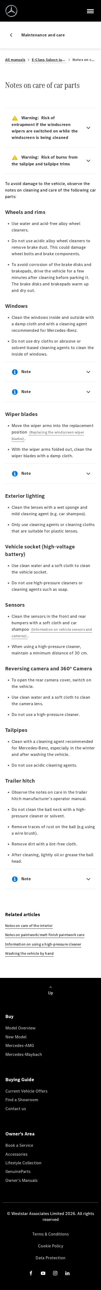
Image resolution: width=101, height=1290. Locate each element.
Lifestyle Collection (23, 1163)
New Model (15, 1037)
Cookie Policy (50, 1246)
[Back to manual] (13, 35)
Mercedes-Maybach (23, 1054)
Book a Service (19, 1145)
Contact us (15, 1108)
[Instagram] (55, 1273)
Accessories (16, 1154)
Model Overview (20, 1028)
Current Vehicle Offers (26, 1091)
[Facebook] (31, 1273)
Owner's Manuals (21, 1180)
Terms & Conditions (50, 1234)
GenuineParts (17, 1171)
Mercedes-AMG (19, 1045)
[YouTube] (43, 1273)
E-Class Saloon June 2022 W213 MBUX (49, 59)
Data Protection (50, 1258)
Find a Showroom (21, 1100)
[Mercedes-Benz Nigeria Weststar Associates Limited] (11, 11)
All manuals (15, 59)
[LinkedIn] (67, 1273)
